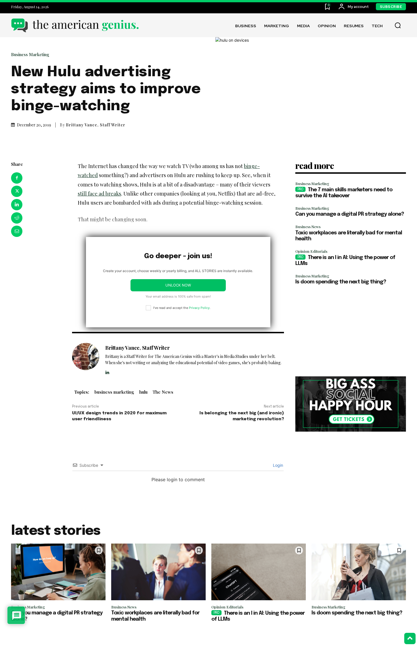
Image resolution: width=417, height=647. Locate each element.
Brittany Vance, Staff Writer (95, 125)
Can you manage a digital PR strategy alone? (349, 214)
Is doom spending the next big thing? (340, 282)
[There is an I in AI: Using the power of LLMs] (258, 572)
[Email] (16, 231)
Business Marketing (30, 54)
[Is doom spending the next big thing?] (358, 572)
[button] (397, 25)
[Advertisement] (350, 331)
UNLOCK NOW (178, 285)
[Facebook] (16, 178)
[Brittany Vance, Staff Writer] (85, 359)
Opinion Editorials (311, 251)
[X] (16, 191)
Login (277, 465)
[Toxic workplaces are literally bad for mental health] (158, 572)
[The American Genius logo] (75, 25)
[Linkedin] (16, 204)
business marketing (114, 392)
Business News (308, 226)
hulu (143, 392)
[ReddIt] (16, 218)
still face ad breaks (99, 193)
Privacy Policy (199, 308)
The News (163, 392)
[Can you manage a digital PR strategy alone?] (58, 572)
